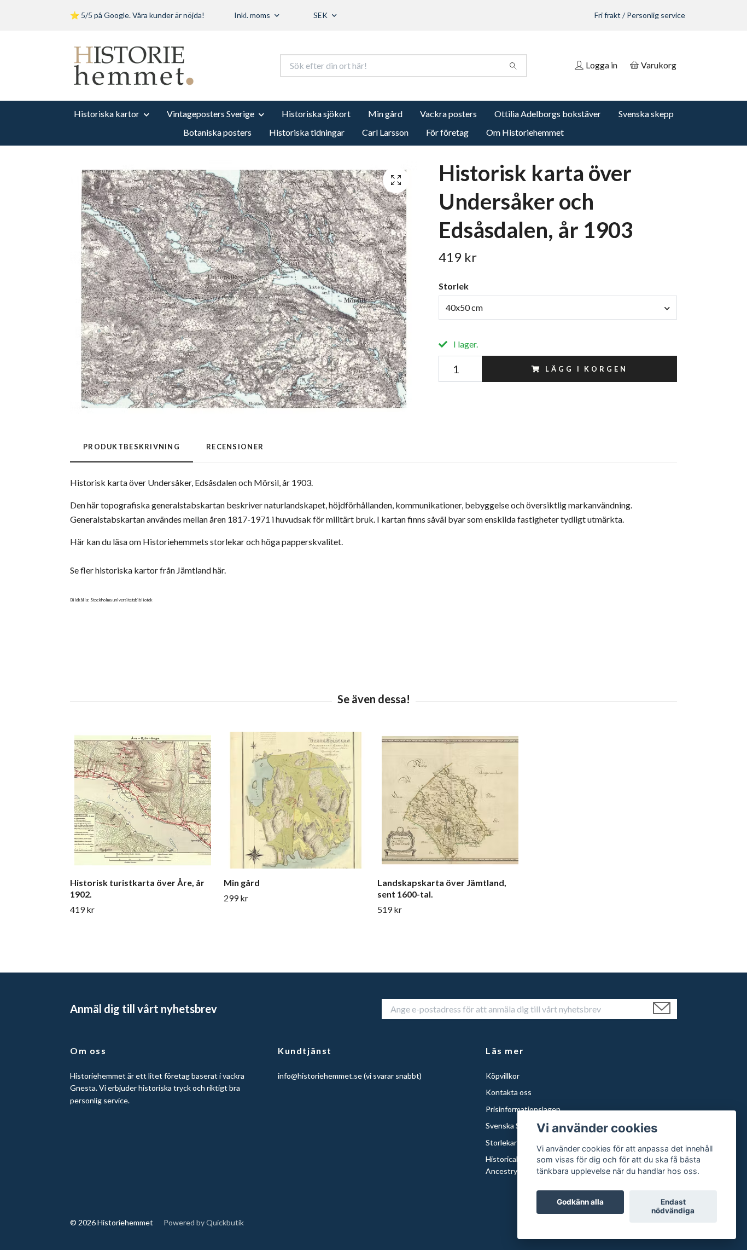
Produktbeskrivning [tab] (131, 446)
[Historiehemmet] (222, 65)
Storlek (454, 286)
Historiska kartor (106, 113)
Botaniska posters (217, 132)
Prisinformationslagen (523, 1109)
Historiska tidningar (307, 132)
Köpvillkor (503, 1075)
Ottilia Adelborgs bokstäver (547, 113)
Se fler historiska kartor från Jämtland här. (148, 570)
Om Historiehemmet (525, 132)
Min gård (385, 113)
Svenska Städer (512, 1125)
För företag (447, 132)
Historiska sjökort (316, 113)
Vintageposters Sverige (210, 113)
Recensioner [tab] (235, 446)
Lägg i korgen (586, 368)
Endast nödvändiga (673, 1207)
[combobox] (558, 308)
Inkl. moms (253, 15)
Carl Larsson (385, 132)
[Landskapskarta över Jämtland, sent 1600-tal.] (450, 800)
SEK (321, 15)
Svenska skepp (646, 113)
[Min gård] (296, 800)
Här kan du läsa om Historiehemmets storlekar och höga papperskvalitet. (206, 541)
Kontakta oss (509, 1092)
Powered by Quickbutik (204, 1222)
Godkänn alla (580, 1202)
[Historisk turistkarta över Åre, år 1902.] (142, 800)
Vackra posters (448, 113)
